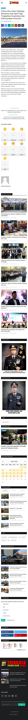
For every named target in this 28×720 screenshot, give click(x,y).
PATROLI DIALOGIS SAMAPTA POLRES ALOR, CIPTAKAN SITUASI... (13, 447)
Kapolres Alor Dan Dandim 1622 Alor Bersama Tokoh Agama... (18, 582)
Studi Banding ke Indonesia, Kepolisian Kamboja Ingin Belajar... (13, 214)
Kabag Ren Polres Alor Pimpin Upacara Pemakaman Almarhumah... (18, 680)
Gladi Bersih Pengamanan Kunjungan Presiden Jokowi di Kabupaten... (18, 502)
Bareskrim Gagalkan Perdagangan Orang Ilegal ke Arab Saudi (14, 237)
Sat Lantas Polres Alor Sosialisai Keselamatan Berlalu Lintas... (17, 495)
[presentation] (21, 431)
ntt (19, 537)
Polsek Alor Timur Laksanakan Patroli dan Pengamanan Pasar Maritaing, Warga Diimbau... (14, 117)
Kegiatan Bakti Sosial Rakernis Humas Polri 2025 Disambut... (13, 307)
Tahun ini (23, 490)
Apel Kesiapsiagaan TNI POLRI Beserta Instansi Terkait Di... (17, 524)
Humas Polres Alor (7, 21)
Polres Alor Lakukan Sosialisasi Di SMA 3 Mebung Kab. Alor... (14, 284)
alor (8, 540)
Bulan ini (14, 490)
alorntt (23, 537)
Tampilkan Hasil (10, 620)
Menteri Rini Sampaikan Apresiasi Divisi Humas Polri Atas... (18, 686)
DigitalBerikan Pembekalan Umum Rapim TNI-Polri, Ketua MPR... (13, 330)
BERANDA (3, 8)
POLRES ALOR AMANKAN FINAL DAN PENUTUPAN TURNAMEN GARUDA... (17, 673)
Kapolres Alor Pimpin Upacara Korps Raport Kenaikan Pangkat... (18, 575)
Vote (3, 620)
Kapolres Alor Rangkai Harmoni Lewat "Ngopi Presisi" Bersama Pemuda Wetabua (14, 111)
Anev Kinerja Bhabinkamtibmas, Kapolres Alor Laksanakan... (17, 589)
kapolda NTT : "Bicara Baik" (16, 508)
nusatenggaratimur (13, 537)
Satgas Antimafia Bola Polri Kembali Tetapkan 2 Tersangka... (13, 261)
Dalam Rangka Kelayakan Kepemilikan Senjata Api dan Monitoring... (16, 517)
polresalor (13, 540)
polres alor (4, 537)
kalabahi (4, 540)
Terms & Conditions (13, 714)
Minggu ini (5, 490)
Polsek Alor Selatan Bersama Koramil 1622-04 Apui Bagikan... (18, 568)
